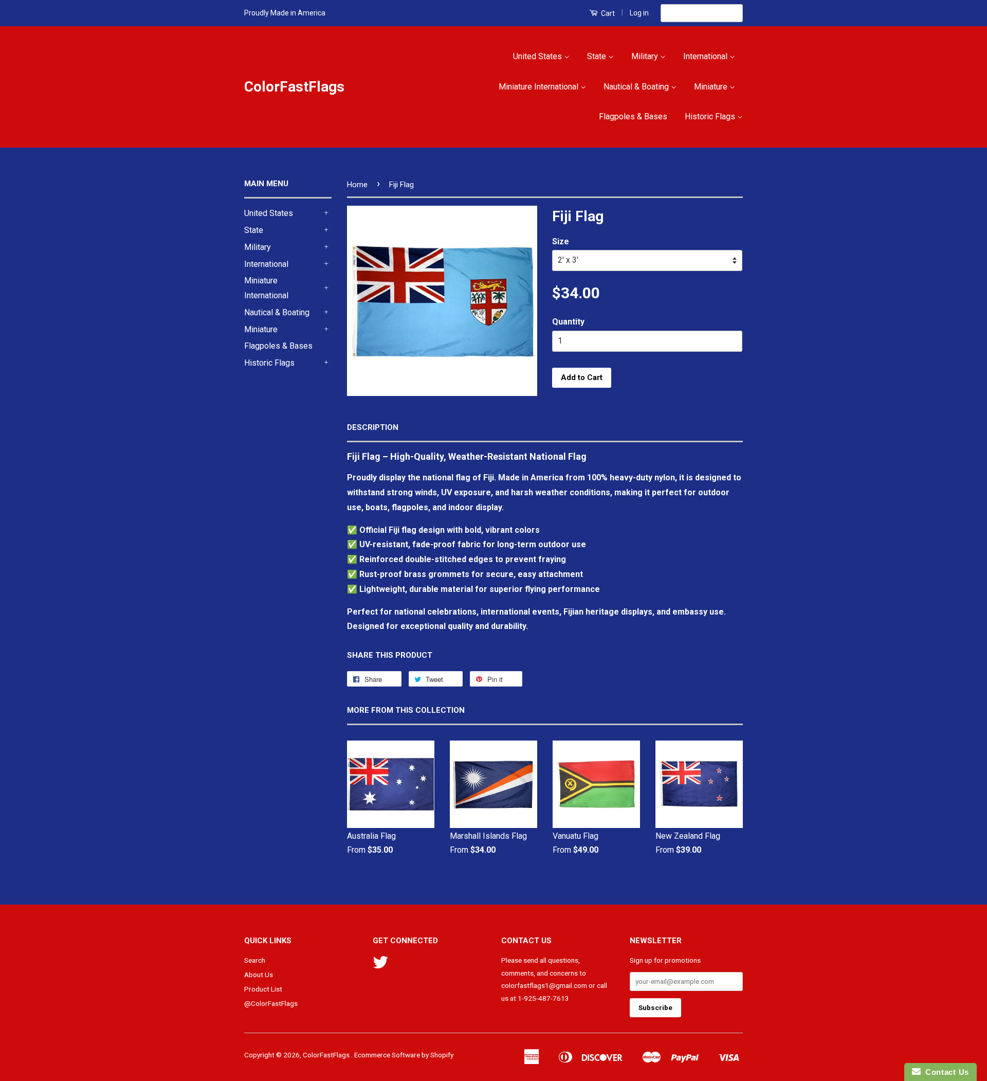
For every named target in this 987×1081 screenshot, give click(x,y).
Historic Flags (711, 116)
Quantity (568, 322)
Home (357, 184)
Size (560, 241)
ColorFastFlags (294, 86)
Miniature (711, 87)
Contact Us (945, 1072)
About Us (258, 974)
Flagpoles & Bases (633, 116)
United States (538, 56)
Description (372, 427)
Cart (607, 13)
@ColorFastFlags (271, 1003)
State (597, 56)
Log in (639, 13)
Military (645, 56)
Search (254, 960)
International (706, 56)
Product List (263, 989)
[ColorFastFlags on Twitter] (380, 966)
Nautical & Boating (637, 87)
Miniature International (539, 87)
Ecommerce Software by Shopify (403, 1055)
